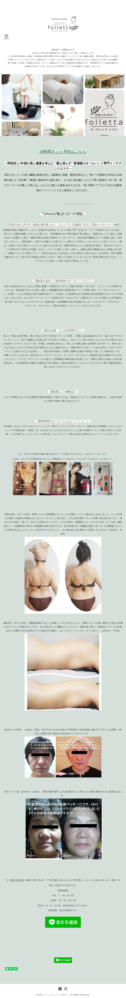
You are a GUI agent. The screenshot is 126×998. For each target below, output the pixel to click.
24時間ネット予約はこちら (63, 151)
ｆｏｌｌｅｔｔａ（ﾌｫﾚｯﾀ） (56, 995)
